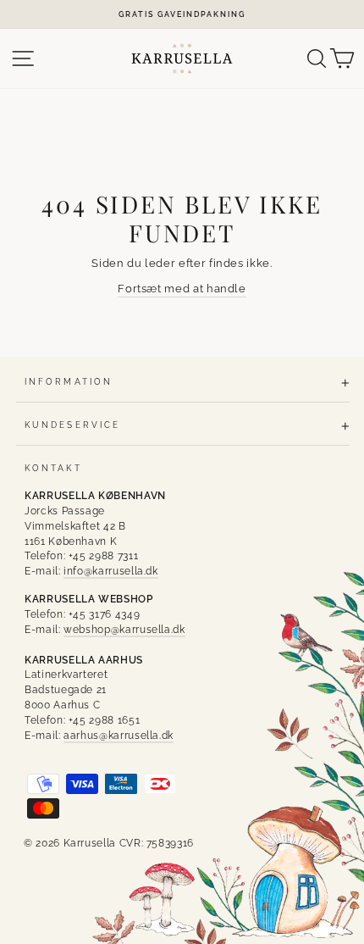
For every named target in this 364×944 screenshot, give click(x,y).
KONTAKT (53, 468)
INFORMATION (69, 381)
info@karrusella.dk (110, 571)
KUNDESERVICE (72, 424)
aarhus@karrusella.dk (118, 735)
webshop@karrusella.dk (124, 630)
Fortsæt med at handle (182, 288)
